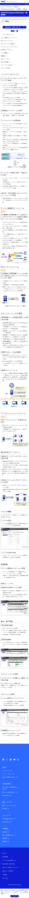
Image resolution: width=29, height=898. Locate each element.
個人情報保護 (5, 856)
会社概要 (4, 832)
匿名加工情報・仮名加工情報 (8, 863)
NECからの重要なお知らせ (8, 777)
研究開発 (4, 838)
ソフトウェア (9, 6)
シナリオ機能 (4, 53)
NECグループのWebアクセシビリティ (10, 867)
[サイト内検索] (24, 1)
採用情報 (4, 841)
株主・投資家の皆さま (7, 835)
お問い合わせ (5, 878)
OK (13, 896)
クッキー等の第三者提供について (9, 860)
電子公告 (4, 853)
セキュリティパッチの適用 (7, 43)
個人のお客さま (6, 795)
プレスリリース (6, 770)
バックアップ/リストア (6, 34)
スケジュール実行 (5, 68)
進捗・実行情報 (4, 62)
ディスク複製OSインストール (8, 37)
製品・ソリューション (7, 805)
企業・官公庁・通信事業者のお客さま (9, 788)
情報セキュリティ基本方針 (7, 871)
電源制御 (3, 56)
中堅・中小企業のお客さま (8, 792)
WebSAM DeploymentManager (7, 9)
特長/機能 (19, 9)
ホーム (2, 6)
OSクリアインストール (6, 40)
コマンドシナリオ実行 (6, 65)
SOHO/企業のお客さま (7, 818)
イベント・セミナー (7, 774)
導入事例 (4, 808)
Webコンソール (4, 59)
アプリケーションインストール (8, 46)
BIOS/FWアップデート (6, 49)
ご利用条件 (4, 874)
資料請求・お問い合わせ (12, 27)
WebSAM (16, 6)
